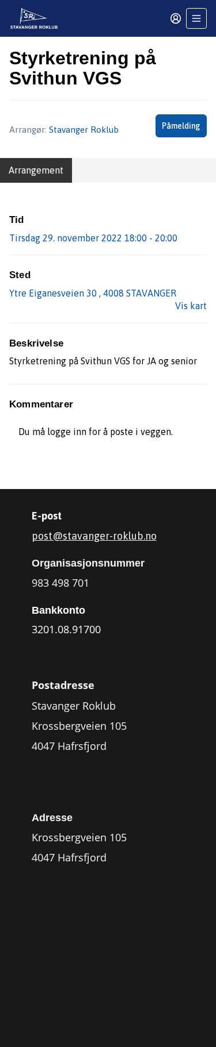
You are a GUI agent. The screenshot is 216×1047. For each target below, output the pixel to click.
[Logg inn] (175, 18)
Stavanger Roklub (84, 129)
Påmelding (181, 125)
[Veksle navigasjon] (196, 18)
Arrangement (36, 170)
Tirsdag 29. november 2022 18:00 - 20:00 (93, 238)
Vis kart (191, 306)
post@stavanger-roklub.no (94, 536)
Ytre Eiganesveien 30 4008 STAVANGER (92, 293)
